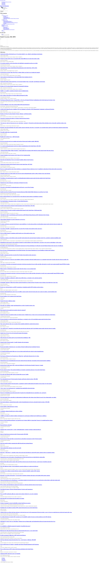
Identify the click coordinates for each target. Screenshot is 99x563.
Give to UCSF (3, 4)
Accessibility (3, 558)
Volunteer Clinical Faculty (6, 17)
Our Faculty (4, 16)
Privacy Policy (3, 559)
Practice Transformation (6, 28)
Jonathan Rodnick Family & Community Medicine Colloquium (11, 18)
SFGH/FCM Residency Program (7, 21)
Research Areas (5, 27)
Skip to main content (2, 0)
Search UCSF (3, 3)
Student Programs (5, 20)
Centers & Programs (5, 26)
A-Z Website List (4, 560)
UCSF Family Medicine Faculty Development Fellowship (10, 22)
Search (1, 10)
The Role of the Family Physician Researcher (8, 29)
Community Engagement (5, 25)
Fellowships (4, 23)
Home (2, 34)
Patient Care (3, 24)
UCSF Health (3, 2)
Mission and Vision (5, 15)
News (2, 30)
